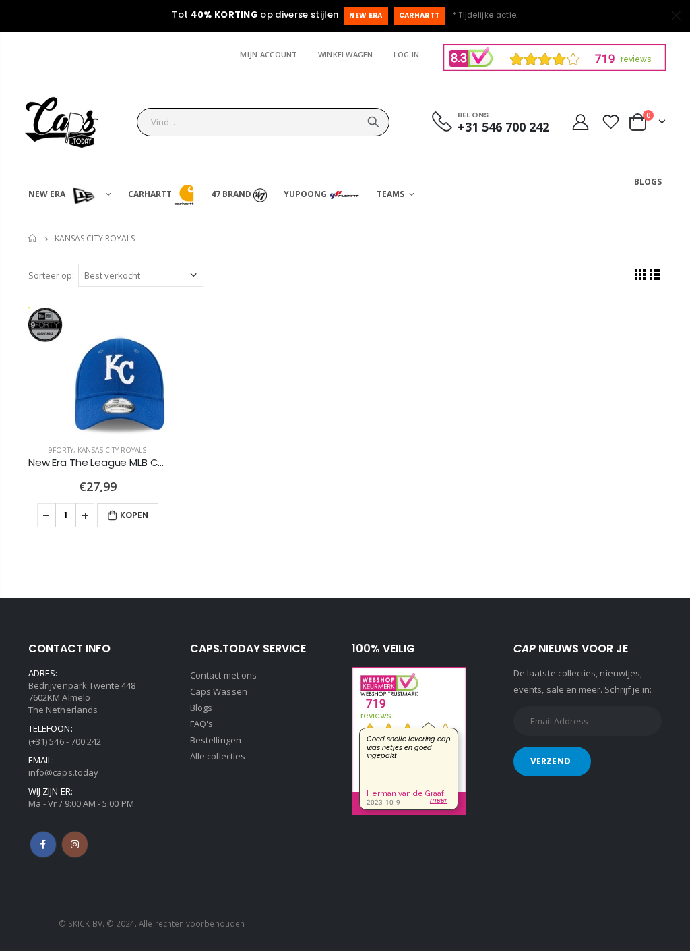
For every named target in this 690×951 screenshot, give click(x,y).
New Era (365, 15)
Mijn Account (268, 54)
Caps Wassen (218, 691)
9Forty (61, 450)
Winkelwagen (345, 54)
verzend (373, 122)
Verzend (550, 761)
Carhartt (419, 15)
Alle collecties (217, 756)
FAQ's (201, 724)
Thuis (33, 238)
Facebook (43, 844)
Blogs (201, 707)
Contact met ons (223, 675)
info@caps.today (63, 772)
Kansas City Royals (111, 450)
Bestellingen (215, 740)
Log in (407, 54)
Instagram (74, 844)
